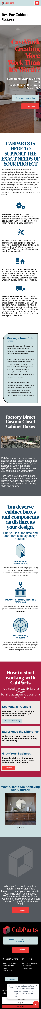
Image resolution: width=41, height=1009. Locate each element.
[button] (3, 809)
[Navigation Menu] (36, 3)
